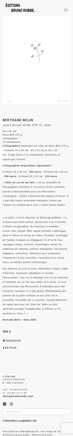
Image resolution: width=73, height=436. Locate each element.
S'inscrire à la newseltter (19, 420)
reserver (13, 341)
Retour (10, 348)
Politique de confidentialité (21, 431)
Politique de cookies (54, 431)
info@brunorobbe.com (18, 396)
